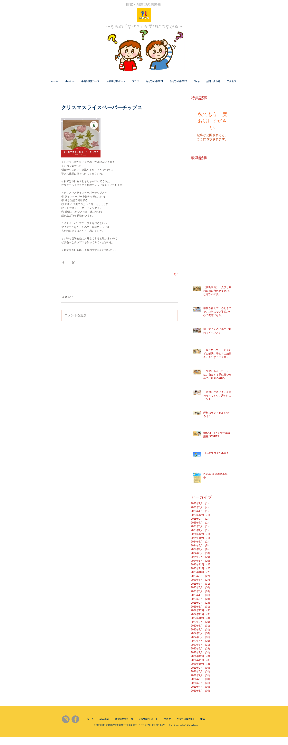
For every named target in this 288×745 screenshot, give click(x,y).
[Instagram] (66, 719)
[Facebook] (75, 719)
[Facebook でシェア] (63, 262)
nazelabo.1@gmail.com (187, 725)
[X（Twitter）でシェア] (73, 262)
